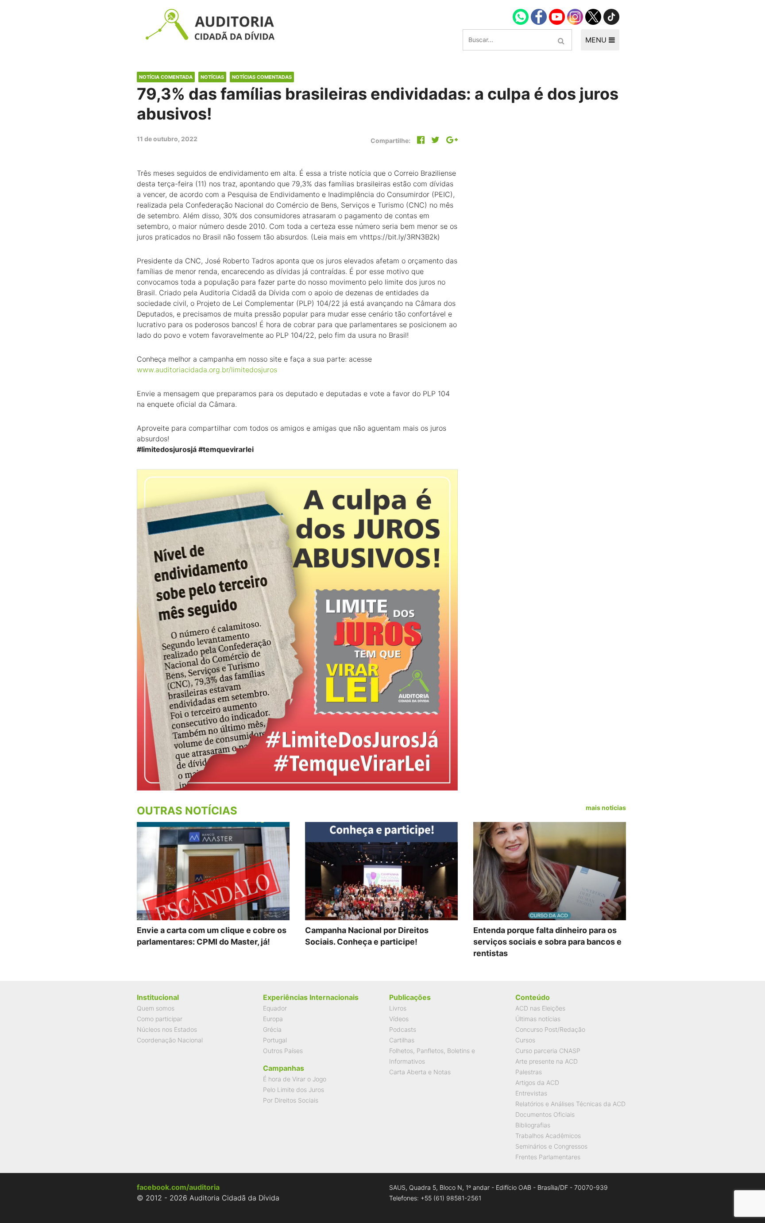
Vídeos (399, 1018)
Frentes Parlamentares (547, 1157)
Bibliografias (532, 1125)
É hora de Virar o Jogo (294, 1079)
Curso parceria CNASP (547, 1050)
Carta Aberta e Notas (420, 1072)
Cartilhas (401, 1040)
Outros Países (283, 1050)
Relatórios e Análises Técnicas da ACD (570, 1103)
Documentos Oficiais (545, 1114)
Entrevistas (531, 1093)
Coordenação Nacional (170, 1040)
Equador (275, 1008)
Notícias (212, 77)
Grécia (272, 1029)
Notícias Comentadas (262, 77)
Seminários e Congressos (551, 1146)
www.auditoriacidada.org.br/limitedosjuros (207, 369)
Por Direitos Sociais (290, 1100)
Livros (397, 1008)
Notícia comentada (166, 77)
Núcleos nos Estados (167, 1029)
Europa (273, 1018)
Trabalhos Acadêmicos (548, 1135)
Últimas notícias (537, 1018)
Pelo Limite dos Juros (293, 1089)
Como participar (159, 1018)
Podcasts (402, 1029)
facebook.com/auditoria (178, 1187)
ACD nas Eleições (540, 1008)
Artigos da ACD (537, 1082)
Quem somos (155, 1008)
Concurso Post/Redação (550, 1029)
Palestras (528, 1072)
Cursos (525, 1040)
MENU (597, 39)
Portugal (275, 1040)
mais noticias (606, 807)
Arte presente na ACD (546, 1061)
